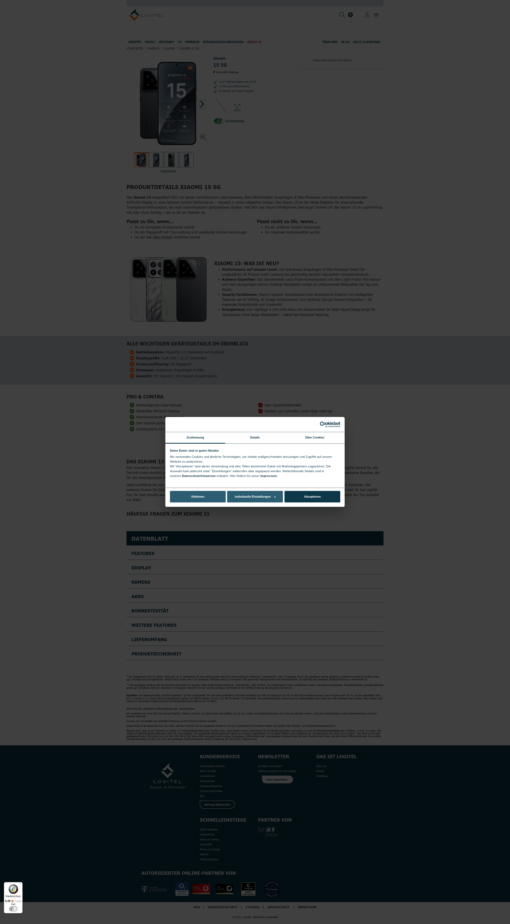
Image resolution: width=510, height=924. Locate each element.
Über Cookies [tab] (314, 437)
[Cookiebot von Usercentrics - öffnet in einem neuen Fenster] (322, 425)
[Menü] (20, 884)
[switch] (13, 908)
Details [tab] (255, 437)
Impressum (268, 476)
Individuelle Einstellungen (253, 496)
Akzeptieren (312, 496)
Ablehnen (197, 496)
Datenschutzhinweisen (199, 476)
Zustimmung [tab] (195, 437)
